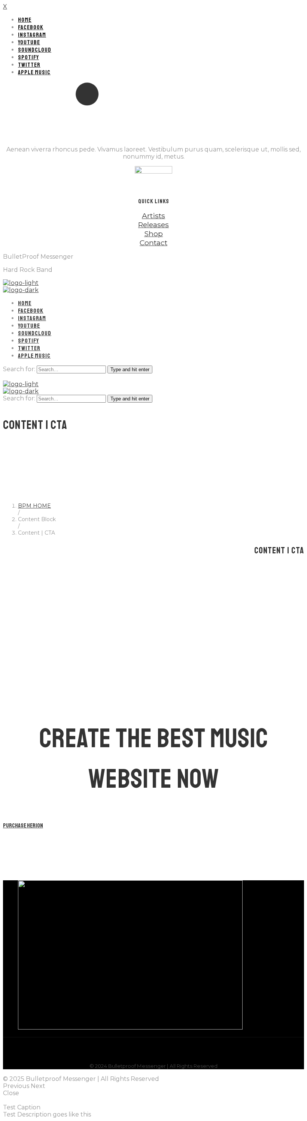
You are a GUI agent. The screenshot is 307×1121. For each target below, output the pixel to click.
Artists (153, 215)
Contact (153, 242)
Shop (153, 233)
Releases (153, 224)
